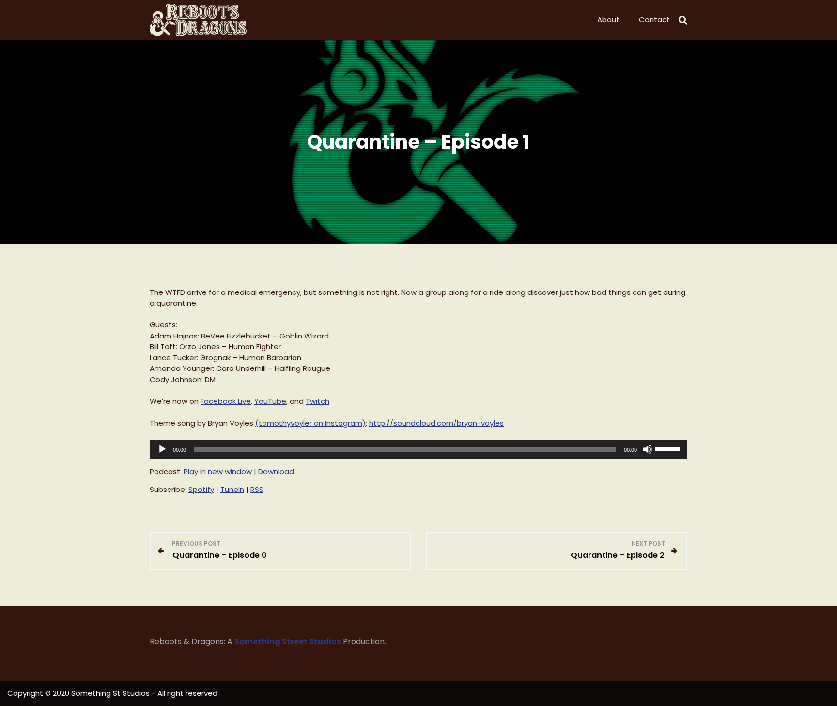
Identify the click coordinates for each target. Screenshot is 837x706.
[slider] (668, 448)
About (608, 20)
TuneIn (232, 489)
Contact (654, 20)
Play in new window (218, 471)
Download (276, 471)
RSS (257, 489)
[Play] (162, 449)
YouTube (270, 401)
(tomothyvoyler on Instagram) (310, 423)
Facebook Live (226, 401)
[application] (418, 449)
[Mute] (647, 449)
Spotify (201, 489)
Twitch (317, 401)
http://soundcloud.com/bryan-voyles (436, 423)
